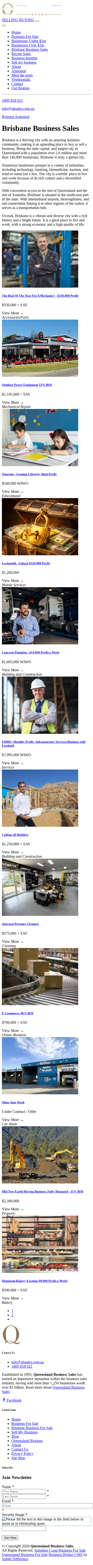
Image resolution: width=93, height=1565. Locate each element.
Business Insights (24, 58)
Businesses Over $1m (27, 45)
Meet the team (22, 75)
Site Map (18, 1458)
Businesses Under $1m (28, 41)
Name (8, 1487)
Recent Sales (21, 54)
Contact (17, 84)
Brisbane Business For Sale (32, 1428)
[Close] (4, 25)
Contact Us (19, 1449)
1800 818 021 (12, 100)
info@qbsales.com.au (18, 109)
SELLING (10, 20)
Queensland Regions (27, 1441)
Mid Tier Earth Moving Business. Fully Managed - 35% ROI (42, 1191)
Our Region (20, 88)
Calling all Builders (15, 834)
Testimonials (20, 79)
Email (8, 1501)
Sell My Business (24, 1432)
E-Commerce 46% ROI (17, 1013)
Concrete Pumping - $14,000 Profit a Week (30, 652)
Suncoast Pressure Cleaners (20, 924)
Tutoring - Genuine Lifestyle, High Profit (29, 474)
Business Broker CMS (66, 1555)
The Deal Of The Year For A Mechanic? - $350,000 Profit (40, 295)
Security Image (14, 1515)
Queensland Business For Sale (25, 1555)
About (16, 67)
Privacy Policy (22, 1454)
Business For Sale (24, 37)
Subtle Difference (15, 1559)
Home (16, 32)
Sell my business (23, 62)
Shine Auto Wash (13, 1102)
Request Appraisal (15, 117)
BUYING (26, 20)
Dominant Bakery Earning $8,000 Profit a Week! (35, 1281)
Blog (15, 1436)
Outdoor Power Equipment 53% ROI (27, 385)
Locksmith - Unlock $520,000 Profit (26, 563)
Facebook (13, 1400)
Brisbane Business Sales (29, 49)
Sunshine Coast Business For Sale (60, 1550)
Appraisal (18, 71)
